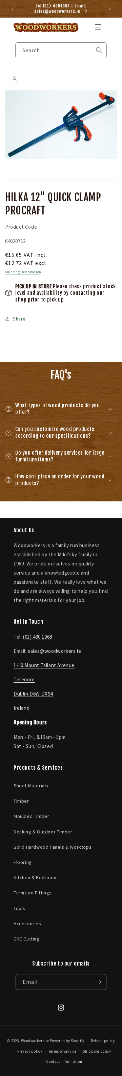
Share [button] (19, 319)
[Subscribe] (98, 982)
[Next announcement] (109, 8)
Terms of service (62, 1051)
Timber (21, 801)
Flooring (23, 862)
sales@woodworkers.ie (54, 651)
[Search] (99, 50)
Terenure (24, 679)
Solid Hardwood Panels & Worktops (53, 847)
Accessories (27, 923)
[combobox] (61, 50)
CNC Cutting (27, 939)
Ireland (21, 708)
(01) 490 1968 (37, 637)
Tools (19, 908)
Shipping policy (97, 1051)
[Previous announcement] (12, 8)
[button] (98, 27)
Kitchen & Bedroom (35, 877)
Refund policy (103, 1040)
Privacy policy (29, 1051)
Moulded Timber (31, 816)
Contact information (64, 1061)
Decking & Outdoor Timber (43, 832)
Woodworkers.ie (35, 1040)
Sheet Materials (31, 786)
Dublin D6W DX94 (33, 693)
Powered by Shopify (67, 1040)
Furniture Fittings (33, 893)
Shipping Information (23, 272)
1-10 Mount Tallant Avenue (44, 665)
